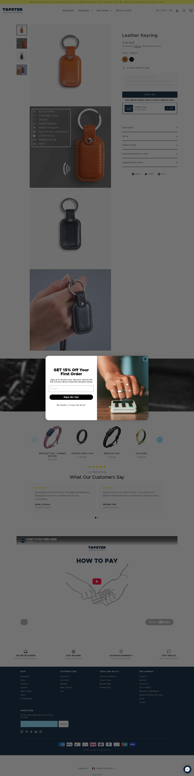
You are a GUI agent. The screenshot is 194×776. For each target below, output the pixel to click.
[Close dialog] (145, 359)
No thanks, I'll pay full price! (71, 405)
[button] (187, 769)
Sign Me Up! (71, 397)
